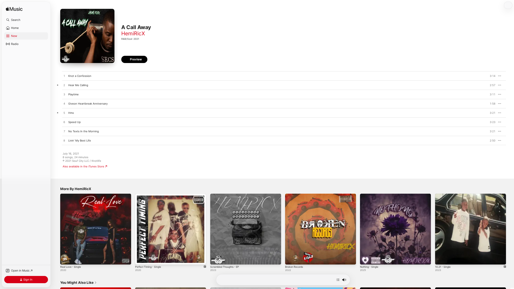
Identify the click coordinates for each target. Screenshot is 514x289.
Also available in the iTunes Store (83, 166)
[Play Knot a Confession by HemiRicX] (64, 76)
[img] (14, 9)
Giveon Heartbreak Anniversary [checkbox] (88, 103)
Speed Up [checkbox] (74, 122)
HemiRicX (133, 33)
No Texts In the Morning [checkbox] (83, 131)
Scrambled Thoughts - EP (226, 195)
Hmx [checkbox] (71, 112)
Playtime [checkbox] (73, 94)
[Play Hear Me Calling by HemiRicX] (64, 85)
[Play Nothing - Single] (365, 259)
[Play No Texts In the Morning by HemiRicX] (64, 131)
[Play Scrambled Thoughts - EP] (215, 259)
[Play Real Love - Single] (65, 259)
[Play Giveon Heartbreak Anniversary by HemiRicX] (64, 104)
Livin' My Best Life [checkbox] (79, 140)
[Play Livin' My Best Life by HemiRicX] (64, 140)
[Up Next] (338, 280)
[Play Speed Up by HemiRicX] (64, 122)
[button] (26, 19)
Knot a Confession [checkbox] (79, 75)
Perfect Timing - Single (149, 195)
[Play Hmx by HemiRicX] (64, 113)
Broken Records (295, 195)
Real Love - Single (71, 195)
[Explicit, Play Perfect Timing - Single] (140, 259)
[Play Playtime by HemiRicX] (64, 94)
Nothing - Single (370, 195)
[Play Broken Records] (290, 259)
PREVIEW (490, 76)
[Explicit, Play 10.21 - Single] (440, 259)
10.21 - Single (443, 195)
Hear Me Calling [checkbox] (78, 85)
